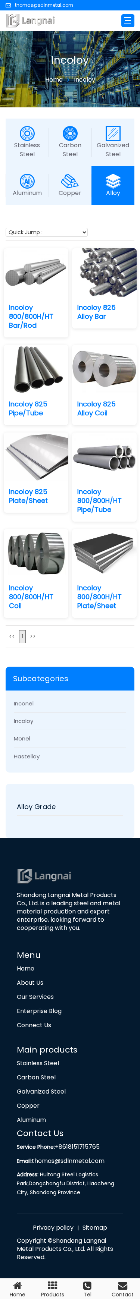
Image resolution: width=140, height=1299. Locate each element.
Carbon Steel (70, 149)
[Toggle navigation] (127, 20)
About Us (30, 982)
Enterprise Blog (39, 1011)
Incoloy (84, 79)
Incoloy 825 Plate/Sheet (28, 496)
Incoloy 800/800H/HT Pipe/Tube (99, 500)
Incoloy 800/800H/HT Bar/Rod (31, 316)
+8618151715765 (77, 1146)
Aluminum (27, 193)
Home (54, 79)
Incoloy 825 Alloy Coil (96, 409)
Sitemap (95, 1228)
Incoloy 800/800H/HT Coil (31, 597)
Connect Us (34, 1025)
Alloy (113, 193)
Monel (22, 738)
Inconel (24, 703)
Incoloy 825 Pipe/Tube (28, 409)
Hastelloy (27, 756)
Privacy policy (53, 1228)
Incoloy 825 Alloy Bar (96, 312)
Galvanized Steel (113, 149)
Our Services (35, 997)
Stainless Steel (27, 149)
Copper (70, 193)
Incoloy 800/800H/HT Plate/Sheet (99, 597)
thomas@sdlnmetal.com (44, 5)
